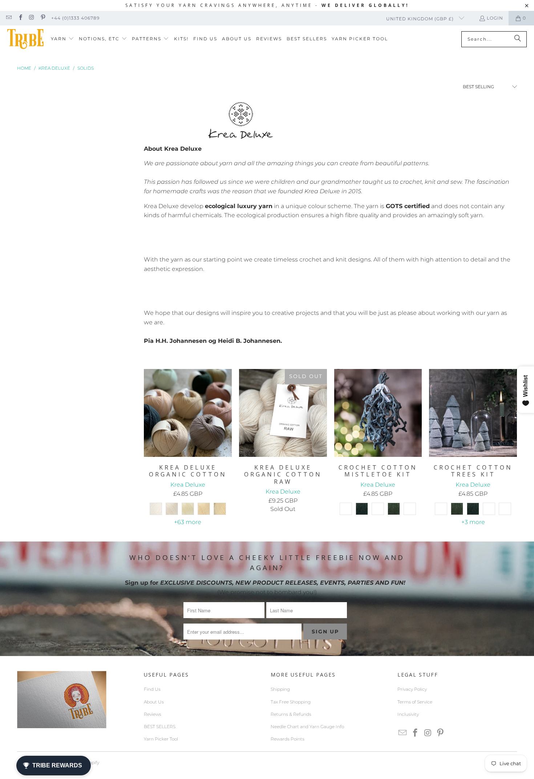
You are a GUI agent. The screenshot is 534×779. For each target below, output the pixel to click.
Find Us (152, 689)
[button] (62, 39)
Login (495, 18)
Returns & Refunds (291, 714)
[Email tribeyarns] (8, 18)
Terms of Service (414, 702)
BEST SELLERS (159, 726)
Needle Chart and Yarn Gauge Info (307, 726)
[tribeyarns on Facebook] (20, 18)
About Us (154, 702)
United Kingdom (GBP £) (420, 18)
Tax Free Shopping (291, 702)
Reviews (152, 714)
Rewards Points (287, 739)
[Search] (518, 39)
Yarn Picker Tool (161, 739)
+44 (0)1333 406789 (75, 18)
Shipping (280, 689)
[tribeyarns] (25, 39)
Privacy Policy (412, 689)
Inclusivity (408, 714)
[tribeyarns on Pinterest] (43, 18)
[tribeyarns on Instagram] (31, 18)
